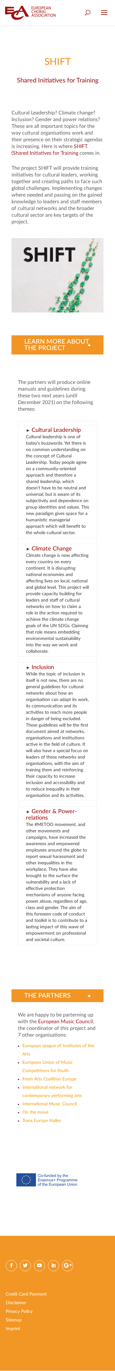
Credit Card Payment (26, 1294)
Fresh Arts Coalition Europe (49, 1079)
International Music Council (49, 1104)
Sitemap (14, 1320)
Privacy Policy (19, 1311)
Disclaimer (16, 1303)
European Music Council (65, 1021)
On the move (35, 1112)
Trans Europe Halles (41, 1120)
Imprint (13, 1329)
